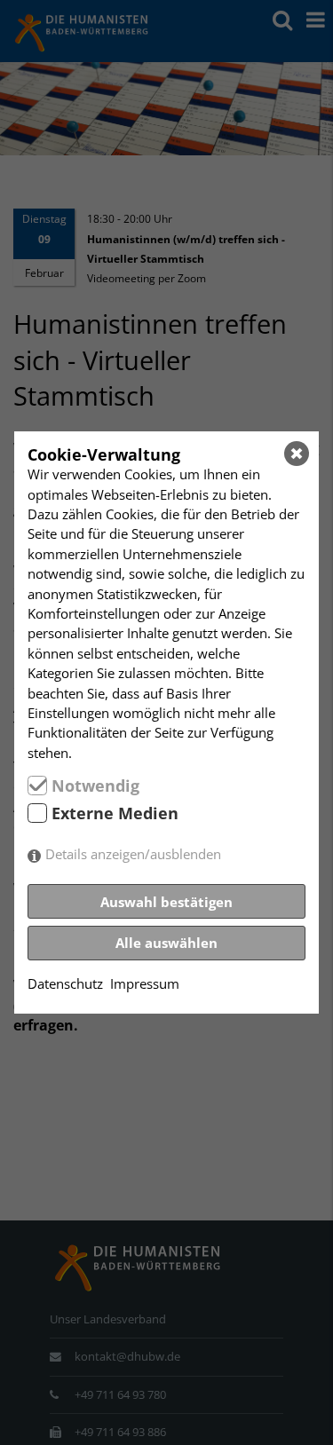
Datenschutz (65, 983)
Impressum (144, 983)
